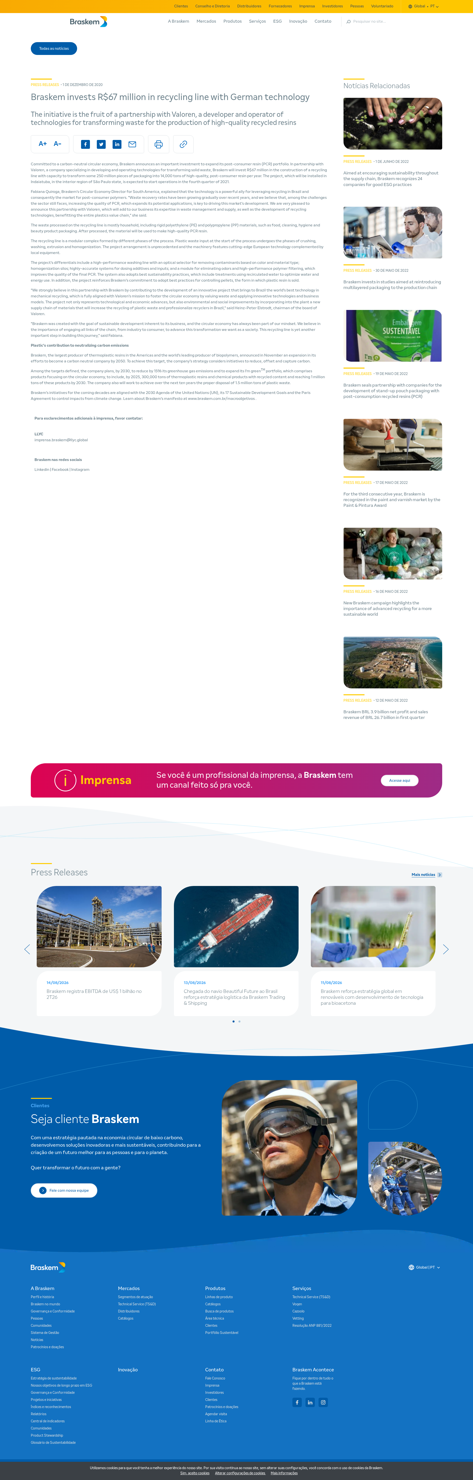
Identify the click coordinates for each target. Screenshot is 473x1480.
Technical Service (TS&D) (137, 1304)
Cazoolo (298, 1311)
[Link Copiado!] (183, 144)
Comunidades (41, 1325)
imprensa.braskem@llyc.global (61, 440)
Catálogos (125, 1318)
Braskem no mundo (45, 1304)
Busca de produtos (219, 1311)
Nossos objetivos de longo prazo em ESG (61, 1385)
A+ (43, 144)
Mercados (206, 21)
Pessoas (357, 6)
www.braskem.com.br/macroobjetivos (221, 399)
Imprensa (307, 6)
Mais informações (284, 1473)
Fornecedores (280, 6)
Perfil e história (42, 1297)
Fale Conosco (215, 1378)
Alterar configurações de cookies (240, 1473)
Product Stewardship (47, 1435)
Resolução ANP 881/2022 (312, 1325)
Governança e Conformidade (53, 1311)
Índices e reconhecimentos (51, 1407)
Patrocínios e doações (47, 1347)
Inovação (298, 21)
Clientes (181, 6)
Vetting (298, 1318)
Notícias (37, 1340)
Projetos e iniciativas (46, 1400)
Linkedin (42, 470)
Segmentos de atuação (135, 1297)
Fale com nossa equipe (69, 1190)
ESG (277, 21)
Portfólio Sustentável (221, 1333)
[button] (234, 1021)
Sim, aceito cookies (194, 1473)
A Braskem (178, 21)
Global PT (424, 6)
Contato (323, 21)
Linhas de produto (219, 1297)
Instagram (80, 470)
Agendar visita (216, 1414)
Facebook (60, 470)
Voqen (297, 1304)
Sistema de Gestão (45, 1333)
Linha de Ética (215, 1421)
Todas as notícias (54, 49)
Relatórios (38, 1414)
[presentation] (27, 949)
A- (57, 144)
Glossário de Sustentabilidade (53, 1443)
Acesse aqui (399, 781)
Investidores (332, 6)
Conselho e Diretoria (212, 6)
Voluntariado (382, 6)
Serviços (257, 21)
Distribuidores (249, 6)
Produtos (232, 21)
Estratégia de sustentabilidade (54, 1378)
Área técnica (214, 1318)
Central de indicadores (48, 1421)
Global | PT (425, 1267)
